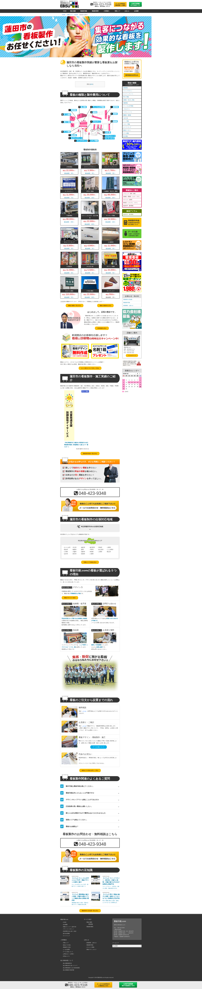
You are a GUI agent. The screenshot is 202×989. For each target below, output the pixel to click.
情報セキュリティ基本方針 (69, 926)
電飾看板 (125, 103)
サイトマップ (66, 935)
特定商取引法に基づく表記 (69, 931)
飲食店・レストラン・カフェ (130, 202)
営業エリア (117, 11)
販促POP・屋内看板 (128, 205)
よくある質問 (66, 949)
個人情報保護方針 (67, 963)
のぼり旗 (125, 118)
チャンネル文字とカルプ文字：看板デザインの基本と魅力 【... (80, 882)
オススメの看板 (90, 947)
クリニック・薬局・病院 (129, 193)
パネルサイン (126, 109)
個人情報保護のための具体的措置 (71, 967)
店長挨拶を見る (101, 328)
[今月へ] (137, 374)
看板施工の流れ (67, 947)
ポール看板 (126, 133)
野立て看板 (126, 96)
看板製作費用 (95, 11)
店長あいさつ (66, 956)
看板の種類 (73, 11)
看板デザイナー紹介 (70, 597)
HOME (64, 11)
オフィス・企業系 (127, 199)
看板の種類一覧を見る (74, 305)
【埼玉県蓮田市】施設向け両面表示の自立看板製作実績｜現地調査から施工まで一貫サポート (76, 445)
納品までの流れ (67, 945)
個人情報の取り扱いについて (70, 965)
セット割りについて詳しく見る (90, 368)
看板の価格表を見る (105, 305)
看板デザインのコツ (92, 949)
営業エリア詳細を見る (90, 562)
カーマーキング (127, 127)
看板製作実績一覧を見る (90, 453)
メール (84, 711)
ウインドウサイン (127, 90)
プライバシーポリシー (68, 929)
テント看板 (126, 121)
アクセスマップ (132, 355)
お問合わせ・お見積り (68, 954)
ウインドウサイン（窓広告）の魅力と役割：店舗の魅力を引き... (111, 883)
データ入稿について (98, 747)
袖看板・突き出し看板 (128, 100)
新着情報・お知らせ (128, 305)
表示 (91, 84)
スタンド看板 (126, 124)
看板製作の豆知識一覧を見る (90, 910)
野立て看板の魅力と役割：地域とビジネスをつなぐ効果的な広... (111, 898)
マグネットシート (127, 112)
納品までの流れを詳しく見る (90, 770)
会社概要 (136, 11)
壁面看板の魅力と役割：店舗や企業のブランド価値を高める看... (80, 899)
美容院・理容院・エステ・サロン (131, 196)
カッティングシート (128, 93)
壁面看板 (125, 87)
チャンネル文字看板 (128, 106)
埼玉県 (76, 14)
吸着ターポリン (127, 130)
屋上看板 (125, 136)
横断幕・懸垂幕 (127, 115)
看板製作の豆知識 (127, 299)
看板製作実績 (83, 11)
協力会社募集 (66, 933)
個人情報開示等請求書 (68, 970)
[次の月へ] (140, 374)
